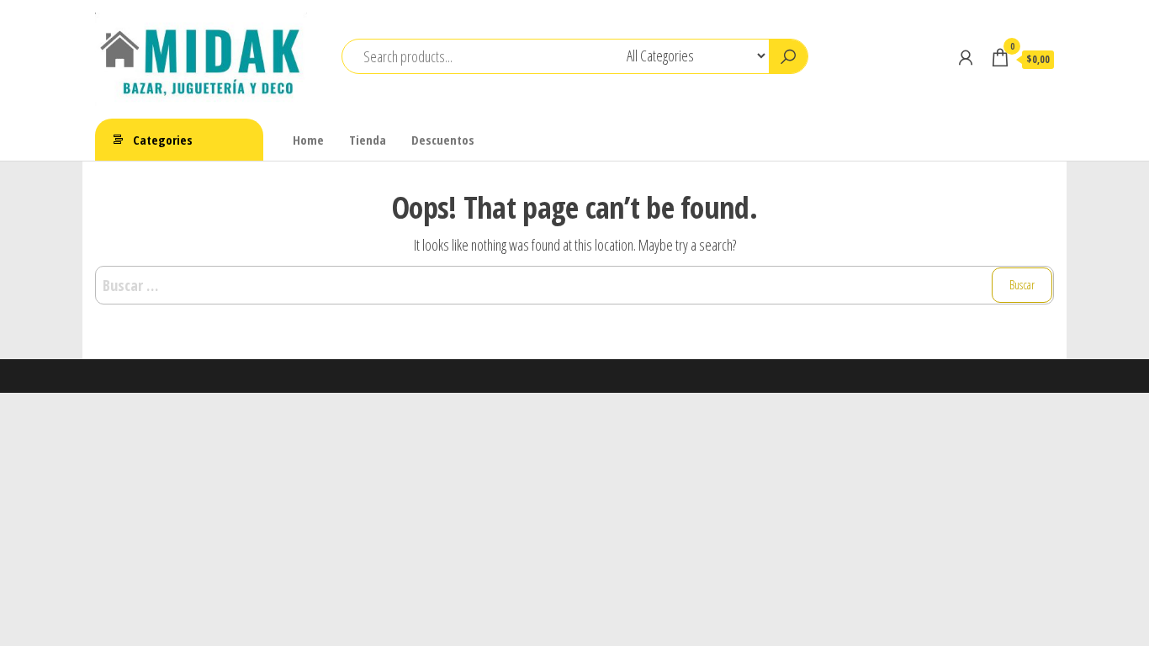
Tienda (367, 139)
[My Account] (966, 57)
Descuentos (442, 139)
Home (308, 139)
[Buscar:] (574, 285)
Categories (163, 139)
